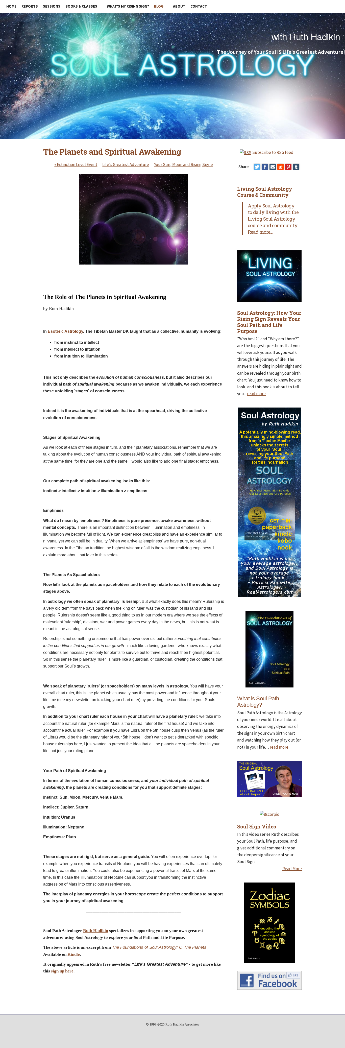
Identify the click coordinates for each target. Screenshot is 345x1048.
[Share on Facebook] (265, 167)
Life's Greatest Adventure (125, 164)
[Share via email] (272, 167)
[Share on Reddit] (280, 167)
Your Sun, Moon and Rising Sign (183, 164)
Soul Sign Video (256, 826)
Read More (292, 868)
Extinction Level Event (75, 164)
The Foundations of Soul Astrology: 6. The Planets (159, 947)
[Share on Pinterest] (288, 167)
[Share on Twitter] (257, 167)
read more (256, 393)
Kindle (73, 954)
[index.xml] (246, 152)
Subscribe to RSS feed (272, 152)
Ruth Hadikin (95, 930)
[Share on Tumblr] (296, 167)
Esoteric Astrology (65, 331)
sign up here (62, 971)
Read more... (260, 232)
